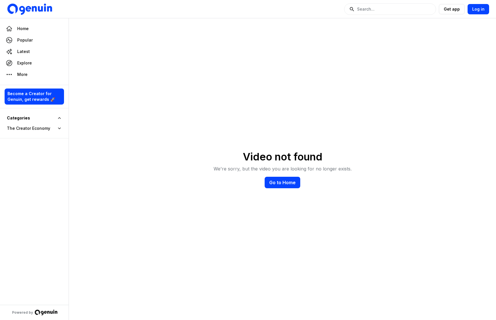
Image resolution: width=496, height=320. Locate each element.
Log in (478, 9)
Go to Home (282, 182)
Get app (452, 9)
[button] (390, 9)
